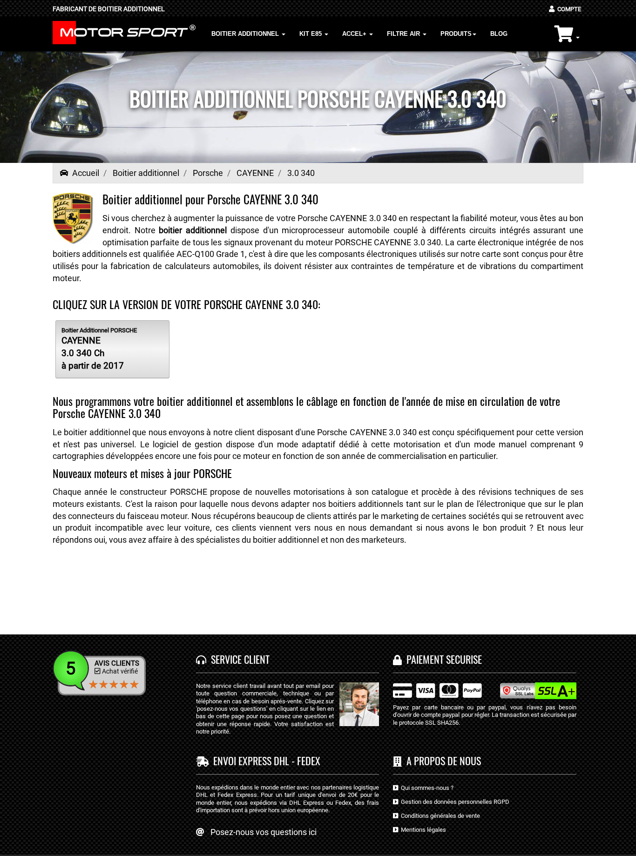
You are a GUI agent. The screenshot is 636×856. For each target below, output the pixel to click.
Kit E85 (311, 33)
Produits (456, 33)
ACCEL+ (355, 33)
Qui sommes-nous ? (425, 787)
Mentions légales (422, 829)
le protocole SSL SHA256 (426, 722)
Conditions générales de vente (439, 815)
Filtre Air (404, 33)
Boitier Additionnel (246, 33)
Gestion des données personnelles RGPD (453, 801)
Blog (498, 33)
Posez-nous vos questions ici (263, 832)
